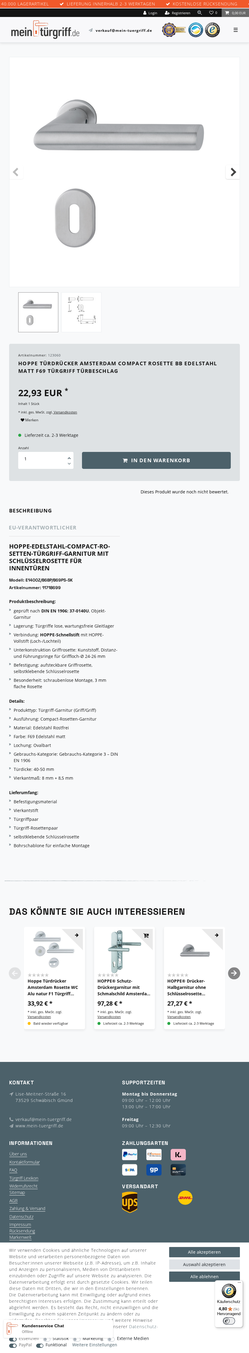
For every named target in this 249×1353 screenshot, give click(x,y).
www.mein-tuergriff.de (39, 1126)
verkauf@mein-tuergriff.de (124, 30)
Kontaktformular (24, 1162)
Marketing (93, 1338)
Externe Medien (133, 1338)
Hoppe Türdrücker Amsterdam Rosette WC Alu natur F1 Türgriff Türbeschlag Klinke (53, 987)
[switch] (229, 1321)
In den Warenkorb (159, 460)
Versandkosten (65, 412)
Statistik (61, 1338)
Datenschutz (21, 1216)
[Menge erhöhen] (69, 456)
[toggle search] (200, 12)
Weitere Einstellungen (94, 1345)
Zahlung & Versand (27, 1208)
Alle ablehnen (204, 1276)
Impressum (20, 1224)
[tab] (39, 510)
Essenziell (29, 1338)
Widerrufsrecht (23, 1186)
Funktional (56, 1345)
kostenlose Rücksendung (205, 4)
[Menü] (239, 1284)
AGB (13, 1200)
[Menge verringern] (69, 464)
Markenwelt (20, 1237)
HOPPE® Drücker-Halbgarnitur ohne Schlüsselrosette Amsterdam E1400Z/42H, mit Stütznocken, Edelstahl (193, 987)
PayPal (25, 1345)
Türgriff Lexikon (23, 1178)
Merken (31, 420)
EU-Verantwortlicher (43, 527)
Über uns (18, 1154)
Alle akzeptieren (204, 1252)
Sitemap (17, 1192)
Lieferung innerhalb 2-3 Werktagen (111, 4)
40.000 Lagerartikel (25, 4)
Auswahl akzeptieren (204, 1264)
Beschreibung (30, 510)
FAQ (13, 1170)
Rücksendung (22, 1231)
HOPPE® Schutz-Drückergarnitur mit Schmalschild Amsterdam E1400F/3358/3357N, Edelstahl (124, 987)
